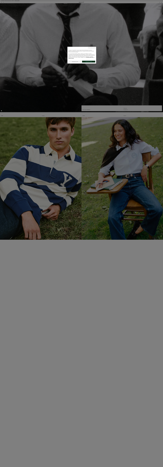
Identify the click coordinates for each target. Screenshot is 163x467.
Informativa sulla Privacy (89, 57)
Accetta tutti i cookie (89, 61)
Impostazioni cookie (75, 61)
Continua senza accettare (92, 47)
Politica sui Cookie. (71, 58)
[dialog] (81, 55)
